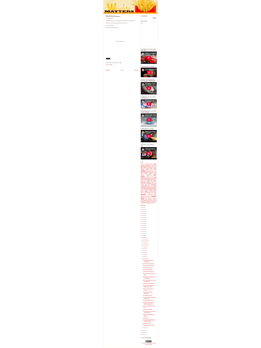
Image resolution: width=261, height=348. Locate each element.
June (144, 250)
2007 (143, 330)
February (145, 258)
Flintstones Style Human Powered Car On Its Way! (149, 277)
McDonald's (153, 184)
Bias (155, 165)
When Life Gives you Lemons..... (113, 16)
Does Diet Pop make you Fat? (148, 300)
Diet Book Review (146, 172)
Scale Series (147, 197)
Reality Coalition (144, 192)
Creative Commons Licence (150, 343)
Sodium (142, 199)
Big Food (143, 166)
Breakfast (154, 167)
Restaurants (143, 196)
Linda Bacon (147, 184)
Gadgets (147, 176)
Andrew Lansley (149, 163)
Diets (142, 173)
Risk (146, 196)
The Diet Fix (143, 201)
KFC (153, 183)
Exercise (151, 173)
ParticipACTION (148, 189)
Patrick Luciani (154, 189)
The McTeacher (146, 317)
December (145, 238)
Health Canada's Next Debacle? (148, 265)
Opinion (144, 187)
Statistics (142, 200)
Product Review (152, 190)
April (144, 254)
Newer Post (108, 70)
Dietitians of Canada (153, 172)
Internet (152, 181)
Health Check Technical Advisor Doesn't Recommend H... (149, 303)
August (144, 246)
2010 (143, 233)
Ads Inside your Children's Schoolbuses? (148, 292)
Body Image (143, 167)
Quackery (142, 191)
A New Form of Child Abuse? (148, 271)
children (143, 170)
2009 (143, 235)
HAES (152, 177)
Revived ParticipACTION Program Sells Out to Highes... (149, 320)
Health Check (147, 179)
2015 (143, 223)
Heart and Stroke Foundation (148, 181)
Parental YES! (143, 189)
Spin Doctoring (148, 199)
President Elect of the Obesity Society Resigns (148, 261)
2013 (143, 227)
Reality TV (150, 192)
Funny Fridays (110, 64)
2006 (143, 332)
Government (143, 178)
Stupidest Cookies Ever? (147, 267)
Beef (153, 165)
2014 (143, 225)
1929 (145, 163)
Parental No (154, 188)
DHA (141, 172)
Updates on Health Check (147, 309)
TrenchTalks (152, 201)
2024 (143, 207)
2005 (143, 334)
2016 (143, 221)
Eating (146, 173)
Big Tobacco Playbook (151, 166)
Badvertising (148, 165)
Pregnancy (146, 190)
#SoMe (142, 163)
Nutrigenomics (151, 185)
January (144, 327)
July (144, 248)
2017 (143, 219)
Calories (142, 169)
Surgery (148, 200)
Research (143, 194)
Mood (148, 185)
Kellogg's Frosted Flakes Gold (148, 283)
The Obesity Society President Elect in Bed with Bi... (149, 298)
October (144, 242)
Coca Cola (148, 170)
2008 (143, 237)
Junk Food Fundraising (146, 183)
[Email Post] (120, 62)
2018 (143, 217)
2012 (143, 229)
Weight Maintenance (148, 202)
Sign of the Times (153, 197)
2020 (143, 213)
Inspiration (148, 181)
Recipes (155, 192)
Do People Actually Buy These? (149, 325)
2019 (143, 215)
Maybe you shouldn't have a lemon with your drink (149, 280)
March (144, 256)
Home (122, 70)
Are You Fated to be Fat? (147, 295)
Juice (155, 181)
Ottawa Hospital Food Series (146, 188)
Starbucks (154, 199)
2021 (143, 211)
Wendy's (153, 202)
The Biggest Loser (153, 200)
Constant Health (153, 170)
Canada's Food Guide (150, 169)
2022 (143, 209)
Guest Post (148, 178)
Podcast (142, 190)
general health (153, 176)
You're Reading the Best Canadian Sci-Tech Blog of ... (149, 312)
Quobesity (147, 191)
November (145, 240)
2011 (143, 231)
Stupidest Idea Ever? (146, 323)
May (144, 252)
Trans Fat (148, 201)
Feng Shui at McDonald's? (148, 269)
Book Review (149, 168)
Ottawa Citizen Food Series (151, 187)
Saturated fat (149, 196)
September (145, 244)
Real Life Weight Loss (152, 191)
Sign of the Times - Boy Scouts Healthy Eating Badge (148, 286)
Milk (146, 185)
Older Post (136, 70)
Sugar (145, 200)
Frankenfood (149, 174)
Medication (142, 185)
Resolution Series (152, 194)
